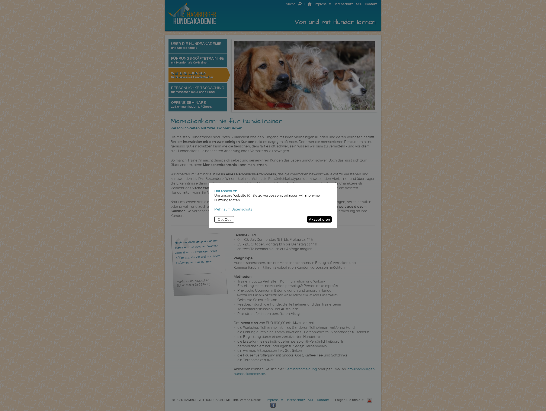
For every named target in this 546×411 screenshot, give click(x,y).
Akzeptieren (319, 219)
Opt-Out (224, 219)
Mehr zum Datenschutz (233, 209)
